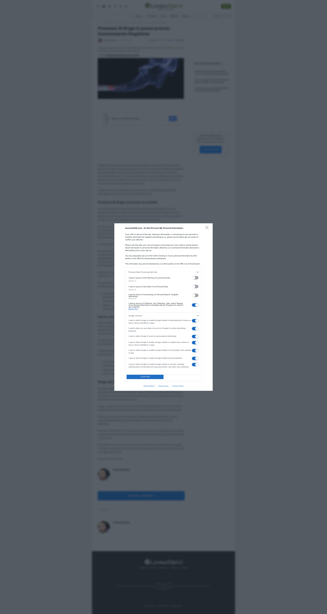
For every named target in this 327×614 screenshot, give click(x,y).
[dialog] (163, 307)
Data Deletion (149, 386)
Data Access (163, 386)
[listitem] (163, 272)
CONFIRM (145, 377)
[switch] (195, 277)
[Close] (207, 228)
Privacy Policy (178, 386)
